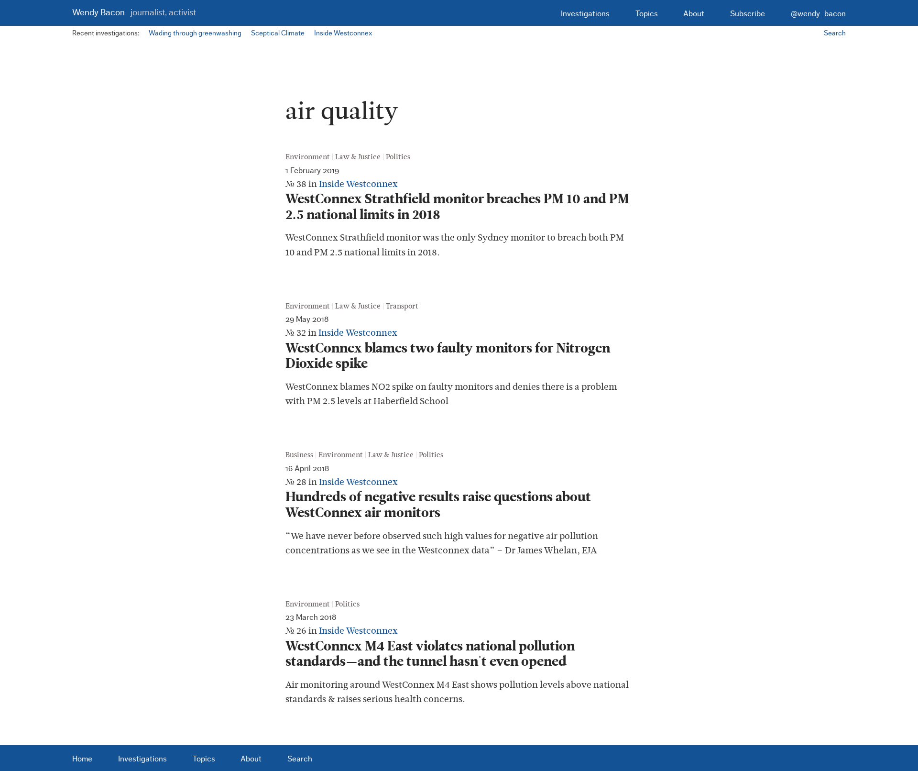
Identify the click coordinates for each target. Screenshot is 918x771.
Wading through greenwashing (195, 33)
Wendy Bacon (134, 12)
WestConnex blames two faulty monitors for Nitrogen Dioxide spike (447, 356)
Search (835, 33)
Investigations (585, 14)
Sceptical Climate (278, 33)
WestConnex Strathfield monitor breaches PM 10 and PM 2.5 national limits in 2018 (457, 206)
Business (299, 455)
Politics (398, 157)
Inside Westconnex (343, 33)
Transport (402, 306)
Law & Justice (358, 157)
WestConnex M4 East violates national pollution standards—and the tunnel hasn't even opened (430, 654)
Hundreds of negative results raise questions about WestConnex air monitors (438, 504)
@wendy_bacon (818, 14)
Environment (307, 157)
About (693, 14)
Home (82, 759)
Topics (646, 14)
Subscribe (747, 14)
